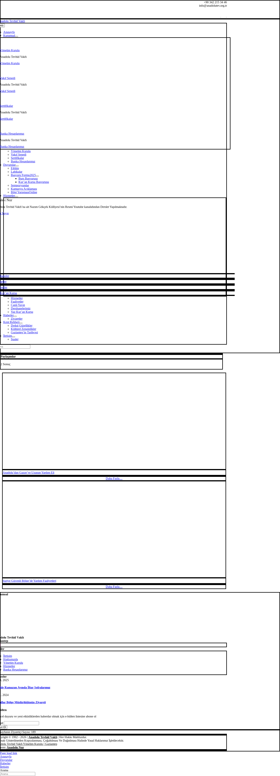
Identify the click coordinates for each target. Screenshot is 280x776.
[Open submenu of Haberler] (15, 316)
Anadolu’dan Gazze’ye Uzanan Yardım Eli (28, 472)
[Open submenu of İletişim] (13, 336)
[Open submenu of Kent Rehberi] (20, 323)
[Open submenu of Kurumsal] (16, 36)
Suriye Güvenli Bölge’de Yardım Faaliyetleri (29, 580)
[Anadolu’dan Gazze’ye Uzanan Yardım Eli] (114, 421)
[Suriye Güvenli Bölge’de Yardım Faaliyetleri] (114, 529)
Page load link (8, 753)
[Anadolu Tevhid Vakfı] (110, 634)
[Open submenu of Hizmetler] (16, 196)
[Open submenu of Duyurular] (17, 165)
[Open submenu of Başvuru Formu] (37, 176)
